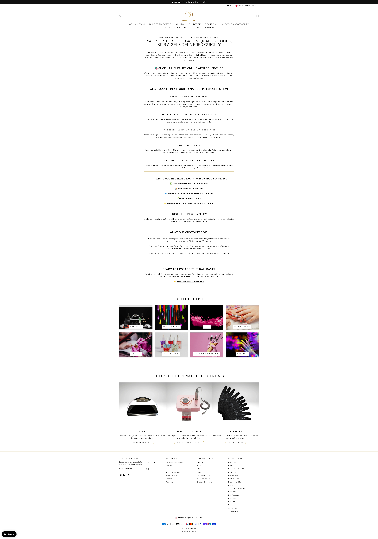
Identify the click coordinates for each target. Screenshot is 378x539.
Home (161, 37)
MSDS (199, 466)
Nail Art (231, 485)
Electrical (211, 24)
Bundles (209, 27)
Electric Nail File (234, 482)
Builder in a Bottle (160, 24)
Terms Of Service (173, 472)
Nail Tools (232, 498)
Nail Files (232, 505)
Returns (169, 479)
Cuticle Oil (195, 27)
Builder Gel (195, 24)
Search (200, 462)
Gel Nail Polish (137, 24)
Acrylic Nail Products (236, 488)
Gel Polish (232, 462)
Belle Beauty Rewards (174, 462)
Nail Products (233, 495)
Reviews (169, 482)
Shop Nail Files (236, 442)
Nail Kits (179, 24)
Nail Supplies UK (203, 475)
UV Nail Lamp (233, 479)
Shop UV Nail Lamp (142, 442)
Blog (199, 472)
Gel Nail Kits (233, 475)
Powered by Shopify (189, 531)
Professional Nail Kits (236, 469)
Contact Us (170, 469)
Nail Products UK (203, 479)
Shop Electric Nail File (189, 442)
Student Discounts (204, 482)
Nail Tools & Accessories (234, 24)
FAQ (198, 469)
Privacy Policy (171, 475)
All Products (233, 511)
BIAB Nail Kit (233, 472)
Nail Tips (231, 501)
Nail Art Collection (175, 27)
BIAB (230, 466)
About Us (169, 466)
